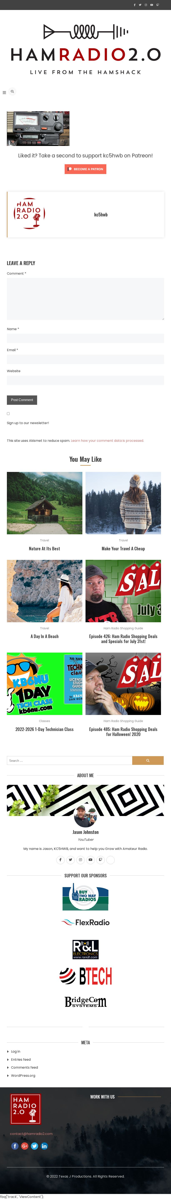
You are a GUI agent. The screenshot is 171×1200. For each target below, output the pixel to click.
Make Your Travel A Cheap (123, 548)
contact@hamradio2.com (31, 1133)
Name (13, 329)
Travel (44, 540)
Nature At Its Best (44, 548)
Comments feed (24, 1067)
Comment (16, 273)
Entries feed (21, 1059)
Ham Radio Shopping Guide (123, 628)
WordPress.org (23, 1075)
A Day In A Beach (45, 636)
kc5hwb (101, 214)
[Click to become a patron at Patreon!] (85, 175)
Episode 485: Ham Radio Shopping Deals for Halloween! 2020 (123, 731)
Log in (15, 1051)
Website (13, 371)
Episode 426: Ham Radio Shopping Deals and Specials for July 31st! (123, 638)
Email (12, 350)
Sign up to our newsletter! (28, 423)
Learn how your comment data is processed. (107, 440)
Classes (44, 721)
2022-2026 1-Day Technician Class (44, 729)
